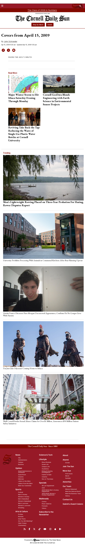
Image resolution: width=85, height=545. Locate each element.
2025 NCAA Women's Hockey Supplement (49, 494)
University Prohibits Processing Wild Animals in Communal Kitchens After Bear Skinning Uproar (43, 260)
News (17, 455)
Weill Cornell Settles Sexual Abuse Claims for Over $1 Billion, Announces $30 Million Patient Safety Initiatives (41, 422)
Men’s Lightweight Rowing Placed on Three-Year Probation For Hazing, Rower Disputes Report (43, 203)
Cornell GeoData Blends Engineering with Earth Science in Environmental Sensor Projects (57, 99)
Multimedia (44, 499)
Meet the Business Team (73, 493)
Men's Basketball (23, 499)
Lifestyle (43, 459)
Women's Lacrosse (24, 505)
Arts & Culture (21, 511)
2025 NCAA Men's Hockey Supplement (50, 490)
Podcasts (45, 506)
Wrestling (21, 507)
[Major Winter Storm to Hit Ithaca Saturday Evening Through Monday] (24, 84)
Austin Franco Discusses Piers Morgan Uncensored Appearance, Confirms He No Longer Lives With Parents (42, 314)
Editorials (21, 479)
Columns (21, 477)
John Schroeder (10, 41)
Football (20, 492)
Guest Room (22, 474)
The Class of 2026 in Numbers (42, 10)
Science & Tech (45, 455)
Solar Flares (22, 519)
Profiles (20, 514)
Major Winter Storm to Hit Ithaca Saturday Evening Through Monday (23, 98)
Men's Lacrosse (23, 503)
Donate (49, 25)
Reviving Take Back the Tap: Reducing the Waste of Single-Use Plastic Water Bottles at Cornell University (24, 134)
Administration (22, 460)
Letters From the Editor (25, 483)
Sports (18, 489)
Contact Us (67, 499)
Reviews (20, 516)
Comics (44, 501)
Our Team (67, 486)
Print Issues (69, 473)
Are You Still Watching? (25, 521)
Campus (20, 462)
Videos (44, 508)
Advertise (67, 482)
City (19, 458)
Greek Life (45, 464)
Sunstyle (68, 478)
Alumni (66, 460)
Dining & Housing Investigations (47, 471)
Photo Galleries (46, 504)
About (65, 455)
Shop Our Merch (38, 25)
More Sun (67, 471)
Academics (45, 469)
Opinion (18, 468)
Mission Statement (71, 489)
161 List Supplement (48, 485)
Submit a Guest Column (73, 504)
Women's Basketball (24, 501)
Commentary (22, 525)
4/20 (43, 488)
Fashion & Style (46, 474)
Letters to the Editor (24, 481)
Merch (67, 476)
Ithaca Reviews (46, 462)
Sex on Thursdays (47, 479)
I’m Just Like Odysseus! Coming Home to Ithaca (23, 368)
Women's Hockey (23, 496)
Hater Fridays (22, 523)
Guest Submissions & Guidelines (25, 471)
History (67, 496)
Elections (21, 464)
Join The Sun (68, 466)
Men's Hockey (22, 494)
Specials (42, 483)
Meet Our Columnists (24, 485)
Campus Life (46, 466)
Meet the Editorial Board (72, 491)
